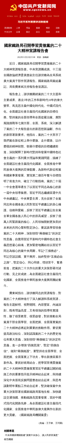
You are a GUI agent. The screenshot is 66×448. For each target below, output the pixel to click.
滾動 (58, 28)
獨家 (48, 28)
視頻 (48, 32)
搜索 (58, 32)
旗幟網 (46, 57)
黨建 (38, 28)
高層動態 (8, 28)
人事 (18, 28)
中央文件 (8, 32)
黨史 (28, 32)
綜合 (38, 32)
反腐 (18, 32)
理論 (28, 28)
